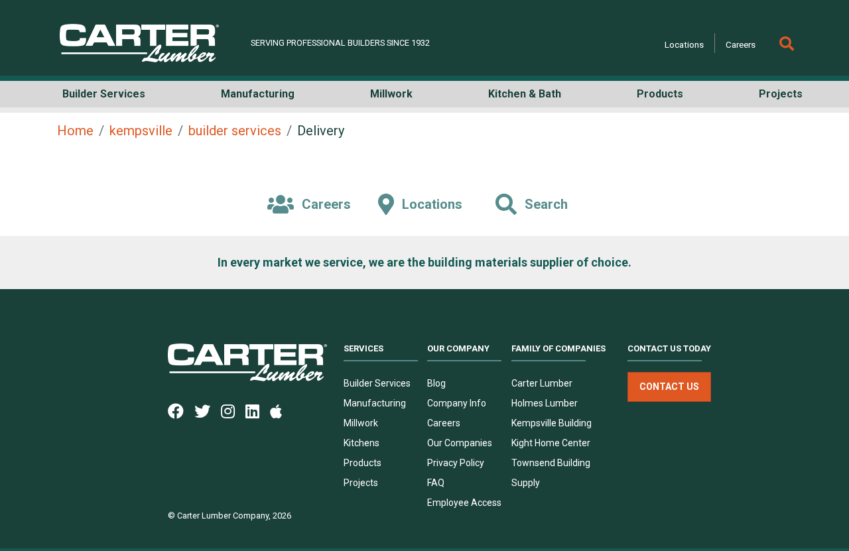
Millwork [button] (391, 94)
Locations (684, 44)
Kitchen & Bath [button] (524, 94)
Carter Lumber (541, 383)
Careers (740, 44)
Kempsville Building (551, 423)
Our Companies (459, 443)
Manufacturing (375, 403)
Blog (436, 383)
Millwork (361, 423)
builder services (234, 131)
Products (362, 463)
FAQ (435, 482)
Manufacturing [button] (257, 94)
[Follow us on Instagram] (233, 410)
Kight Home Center (550, 443)
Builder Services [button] (103, 94)
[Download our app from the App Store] (281, 410)
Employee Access (464, 502)
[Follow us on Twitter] (207, 410)
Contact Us (669, 386)
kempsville (140, 131)
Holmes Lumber (544, 403)
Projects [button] (781, 94)
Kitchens (361, 443)
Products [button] (660, 94)
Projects (361, 482)
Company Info (456, 403)
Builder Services (377, 383)
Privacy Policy (455, 463)
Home (75, 131)
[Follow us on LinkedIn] (257, 410)
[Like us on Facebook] (181, 410)
